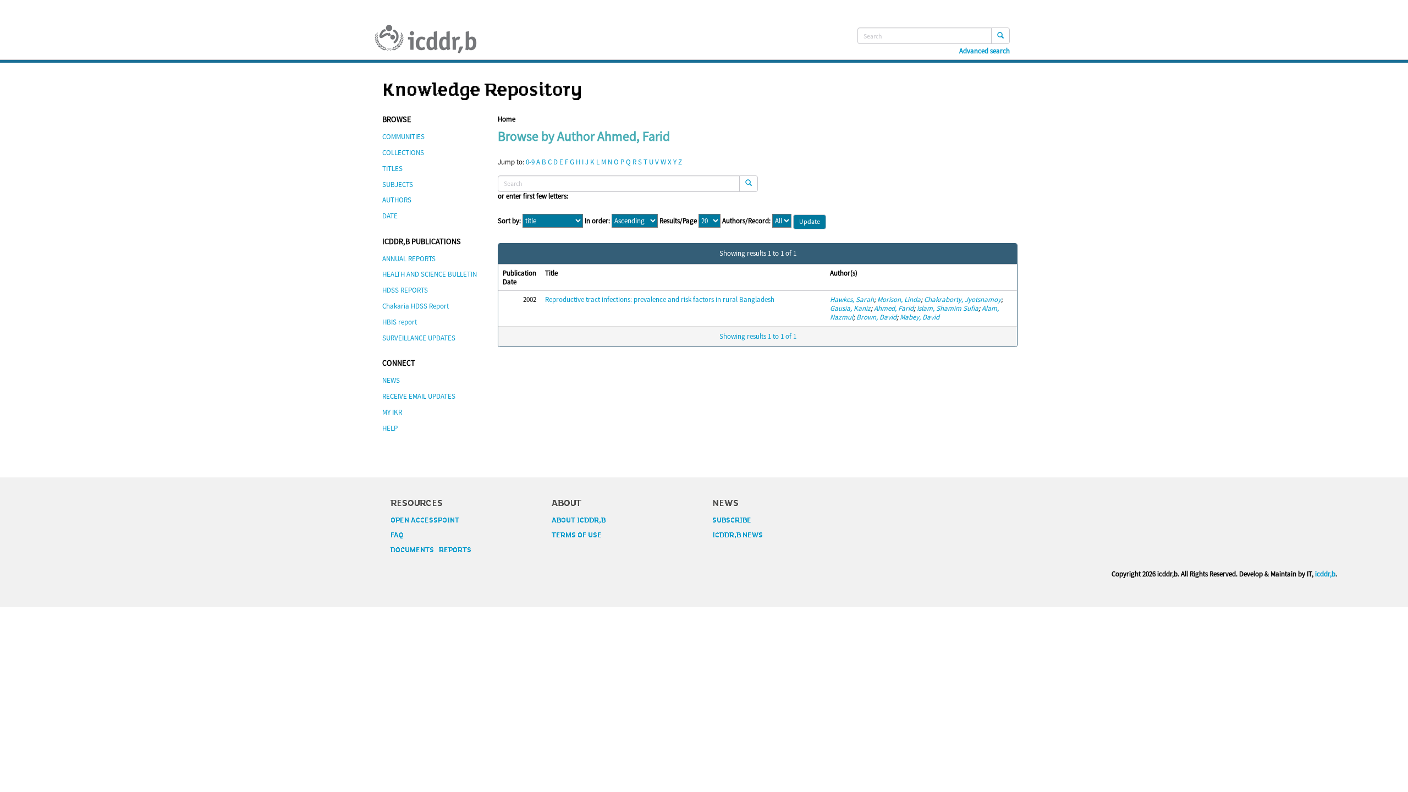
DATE (390, 216)
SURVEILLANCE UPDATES (418, 338)
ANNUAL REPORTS (409, 258)
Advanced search (984, 51)
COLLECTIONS (403, 152)
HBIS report (399, 322)
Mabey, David (919, 317)
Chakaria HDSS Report (415, 306)
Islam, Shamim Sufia (947, 308)
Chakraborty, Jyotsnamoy (962, 299)
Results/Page (678, 221)
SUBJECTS (397, 184)
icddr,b (1325, 574)
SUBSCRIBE (731, 520)
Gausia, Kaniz (850, 308)
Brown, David (876, 317)
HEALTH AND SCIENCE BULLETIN (429, 274)
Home (506, 119)
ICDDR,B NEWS (737, 535)
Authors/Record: (746, 221)
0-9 (530, 162)
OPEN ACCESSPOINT (425, 520)
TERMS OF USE (577, 535)
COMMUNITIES (403, 136)
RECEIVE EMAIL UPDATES (418, 396)
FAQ (397, 535)
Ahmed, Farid (894, 308)
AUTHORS (396, 200)
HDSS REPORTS (405, 290)
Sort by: (509, 221)
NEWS (391, 380)
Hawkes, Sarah (852, 299)
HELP (390, 428)
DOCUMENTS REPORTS (431, 550)
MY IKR (392, 412)
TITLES (392, 168)
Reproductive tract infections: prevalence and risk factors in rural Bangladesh (659, 299)
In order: (597, 221)
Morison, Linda (899, 299)
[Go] (1000, 36)
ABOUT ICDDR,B (579, 520)
